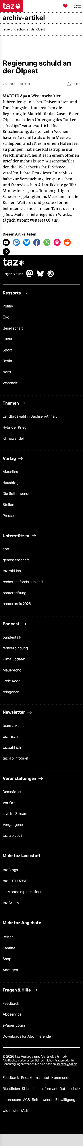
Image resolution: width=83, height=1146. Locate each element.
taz (13, 262)
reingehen (11, 692)
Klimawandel (13, 438)
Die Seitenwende (16, 494)
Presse (8, 516)
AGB (27, 1100)
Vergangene (13, 825)
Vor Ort (9, 803)
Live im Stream (15, 814)
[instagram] (50, 276)
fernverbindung (15, 648)
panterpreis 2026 (17, 604)
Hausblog (11, 483)
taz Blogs (10, 870)
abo (6, 549)
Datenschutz (70, 1089)
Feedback (11, 1003)
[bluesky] (40, 276)
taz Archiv (11, 903)
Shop (7, 959)
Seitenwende (43, 1100)
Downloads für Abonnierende (27, 1036)
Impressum (12, 1100)
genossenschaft (16, 560)
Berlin (7, 361)
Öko (6, 317)
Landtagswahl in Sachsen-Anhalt (30, 416)
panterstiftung (14, 593)
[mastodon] (29, 276)
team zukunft (13, 726)
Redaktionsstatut (35, 1078)
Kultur (8, 339)
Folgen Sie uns (13, 274)
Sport (7, 350)
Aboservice (12, 1014)
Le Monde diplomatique (22, 892)
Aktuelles (10, 472)
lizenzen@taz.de (66, 1064)
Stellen (8, 505)
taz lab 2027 (13, 835)
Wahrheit (10, 383)
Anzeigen (10, 970)
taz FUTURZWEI (15, 881)
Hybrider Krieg (15, 427)
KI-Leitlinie (31, 1089)
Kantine (9, 948)
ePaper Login (14, 1025)
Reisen (8, 937)
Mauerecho (12, 670)
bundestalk (12, 637)
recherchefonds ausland (23, 582)
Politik (8, 306)
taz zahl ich (12, 571)
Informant (49, 1089)
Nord (7, 372)
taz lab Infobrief (16, 758)
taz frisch (10, 736)
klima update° (14, 659)
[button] (77, 6)
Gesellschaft (13, 328)
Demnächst (12, 792)
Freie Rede (11, 681)
